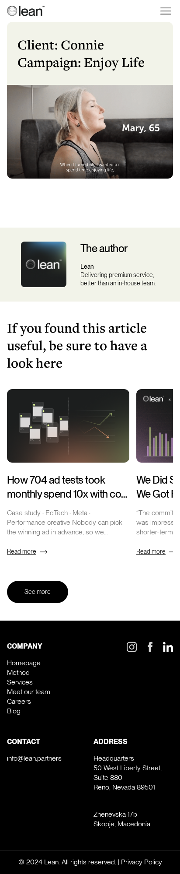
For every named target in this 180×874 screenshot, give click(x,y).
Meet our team (28, 692)
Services (20, 682)
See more (37, 591)
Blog (14, 711)
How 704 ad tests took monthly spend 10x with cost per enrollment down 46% (68, 494)
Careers (19, 701)
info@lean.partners (34, 758)
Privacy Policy (141, 862)
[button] (166, 11)
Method (18, 672)
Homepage (24, 663)
